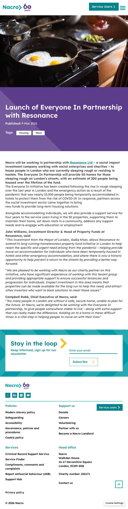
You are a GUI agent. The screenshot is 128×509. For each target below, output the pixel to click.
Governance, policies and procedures (22, 430)
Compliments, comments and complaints (24, 466)
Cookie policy (14, 437)
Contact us (66, 483)
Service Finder (15, 459)
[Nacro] (17, 8)
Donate (63, 412)
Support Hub (13, 479)
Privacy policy (14, 492)
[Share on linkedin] (14, 395)
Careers (64, 417)
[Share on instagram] (21, 395)
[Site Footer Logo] (17, 386)
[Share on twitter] (7, 395)
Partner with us (69, 428)
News (39, 132)
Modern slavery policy (20, 412)
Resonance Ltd (81, 162)
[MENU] (123, 8)
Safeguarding (14, 417)
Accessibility (13, 423)
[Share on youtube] (28, 395)
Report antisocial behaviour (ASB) (27, 474)
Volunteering (67, 423)
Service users (108, 407)
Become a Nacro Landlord (76, 433)
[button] (120, 483)
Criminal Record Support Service (27, 454)
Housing (23, 132)
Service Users (102, 6)
